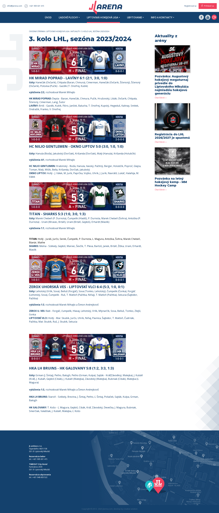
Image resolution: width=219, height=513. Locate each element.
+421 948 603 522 (39, 477)
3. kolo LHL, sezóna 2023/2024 (95, 31)
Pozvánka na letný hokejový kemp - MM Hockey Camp (171, 182)
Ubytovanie (134, 17)
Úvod (48, 17)
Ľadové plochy (68, 17)
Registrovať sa (190, 6)
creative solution (131, 509)
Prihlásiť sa (209, 5)
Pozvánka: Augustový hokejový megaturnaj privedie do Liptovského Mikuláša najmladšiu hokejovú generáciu (172, 85)
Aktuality (75, 31)
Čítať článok (160, 97)
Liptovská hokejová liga (102, 17)
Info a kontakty (161, 17)
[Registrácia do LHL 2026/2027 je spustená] (172, 118)
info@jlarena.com (14, 5)
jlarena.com (108, 509)
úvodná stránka (37, 31)
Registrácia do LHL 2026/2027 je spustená (172, 136)
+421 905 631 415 (36, 5)
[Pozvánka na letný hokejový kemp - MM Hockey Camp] (172, 162)
